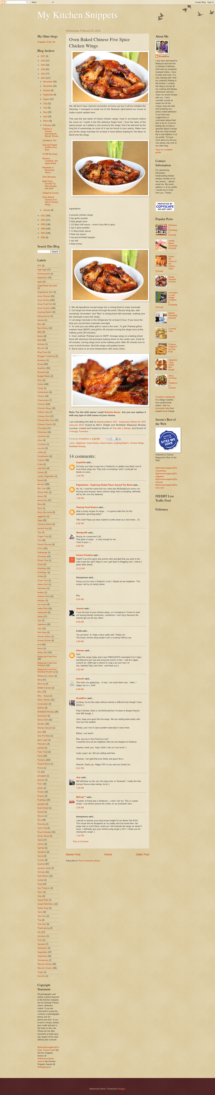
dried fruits (42, 500)
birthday (41, 344)
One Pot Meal (43, 736)
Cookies (41, 460)
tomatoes (41, 936)
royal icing (42, 828)
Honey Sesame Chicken (172, 279)
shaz (78, 777)
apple (39, 282)
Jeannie (80, 608)
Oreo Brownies (49, 177)
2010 (43, 220)
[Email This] (107, 439)
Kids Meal (42, 632)
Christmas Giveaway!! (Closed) (172, 230)
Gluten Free (42, 560)
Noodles (41, 724)
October (47, 90)
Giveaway (41, 556)
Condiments (42, 456)
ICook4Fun (81, 698)
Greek (40, 564)
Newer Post (73, 854)
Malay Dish (42, 652)
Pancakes (42, 744)
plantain (41, 780)
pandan (40, 748)
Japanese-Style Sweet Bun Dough (172, 365)
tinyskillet (81, 462)
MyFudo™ (81, 797)
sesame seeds (44, 868)
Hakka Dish (42, 584)
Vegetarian (42, 956)
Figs (39, 532)
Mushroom (42, 716)
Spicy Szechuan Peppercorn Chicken (172, 381)
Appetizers (81, 443)
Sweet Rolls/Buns (45, 904)
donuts (40, 496)
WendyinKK (82, 532)
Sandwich (41, 852)
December (48, 81)
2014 (43, 69)
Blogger (121, 1089)
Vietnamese (42, 960)
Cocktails (41, 444)
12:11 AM (80, 568)
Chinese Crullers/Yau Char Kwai (172, 348)
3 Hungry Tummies (78, 431)
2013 (43, 74)
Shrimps (41, 872)
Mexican (41, 684)
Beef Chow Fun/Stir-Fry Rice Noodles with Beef (49, 185)
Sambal (40, 848)
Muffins (40, 708)
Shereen (80, 650)
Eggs (39, 520)
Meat (39, 680)
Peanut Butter (43, 764)
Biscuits (41, 348)
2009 (43, 224)
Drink (39, 504)
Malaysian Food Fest (47, 656)
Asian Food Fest (45, 304)
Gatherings (42, 552)
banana (40, 320)
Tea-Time (41, 916)
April (45, 116)
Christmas (42, 432)
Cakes (40, 384)
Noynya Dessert (44, 728)
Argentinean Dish (45, 292)
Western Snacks (45, 968)
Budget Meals (43, 376)
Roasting (41, 824)
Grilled (40, 576)
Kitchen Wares (44, 636)
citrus (39, 440)
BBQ (39, 332)
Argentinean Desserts (47, 285)
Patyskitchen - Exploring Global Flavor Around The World (104, 485)
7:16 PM (80, 835)
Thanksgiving (43, 928)
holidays (41, 600)
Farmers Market (44, 524)
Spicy (40, 892)
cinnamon (41, 436)
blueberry (41, 360)
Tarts (39, 912)
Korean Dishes (44, 640)
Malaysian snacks (45, 676)
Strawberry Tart (49, 140)
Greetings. (42, 572)
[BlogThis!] (110, 439)
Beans (40, 336)
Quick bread (42, 808)
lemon (40, 648)
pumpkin (41, 804)
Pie (38, 772)
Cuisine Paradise (84, 555)
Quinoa (40, 812)
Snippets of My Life (46, 42)
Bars (39, 324)
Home (108, 854)
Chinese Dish (43, 416)
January (47, 210)
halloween (41, 588)
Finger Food (42, 536)
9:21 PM (80, 768)
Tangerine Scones (50, 193)
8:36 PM (80, 523)
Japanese (41, 624)
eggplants (41, 516)
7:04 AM (80, 788)
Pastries (41, 760)
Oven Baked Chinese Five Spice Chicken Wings (50, 201)
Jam (39, 620)
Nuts (39, 732)
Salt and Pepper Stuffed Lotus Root (49, 147)
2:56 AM (80, 807)
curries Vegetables (45, 476)
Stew (39, 896)
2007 (43, 233)
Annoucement (43, 273)
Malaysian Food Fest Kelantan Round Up (47, 670)
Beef (39, 340)
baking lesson (43, 316)
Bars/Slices (42, 328)
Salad (40, 840)
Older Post (142, 854)
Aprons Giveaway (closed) (172, 315)
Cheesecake (43, 400)
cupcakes (41, 468)
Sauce (40, 856)
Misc (39, 692)
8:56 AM (80, 599)
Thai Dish (41, 924)
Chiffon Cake (43, 412)
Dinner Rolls (42, 492)
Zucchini (41, 976)
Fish (39, 540)
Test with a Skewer (121, 428)
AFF (39, 265)
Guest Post (42, 580)
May (45, 112)
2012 (43, 78)
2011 (43, 215)
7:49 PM (80, 498)
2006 (43, 237)
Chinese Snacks (44, 424)
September (48, 95)
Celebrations (43, 392)
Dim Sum (41, 488)
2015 (43, 65)
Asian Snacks (106, 443)
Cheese (40, 396)
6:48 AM (80, 689)
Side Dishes (42, 876)
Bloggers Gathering (46, 356)
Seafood (41, 864)
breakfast (41, 368)
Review (40, 816)
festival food (43, 528)
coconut (41, 448)
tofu (39, 932)
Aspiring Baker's (121, 443)
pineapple (41, 776)
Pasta (40, 756)
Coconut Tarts (172, 329)
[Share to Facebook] (116, 439)
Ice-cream (42, 604)
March (46, 121)
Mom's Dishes (43, 700)
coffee (40, 452)
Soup (39, 884)
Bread (40, 364)
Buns (39, 380)
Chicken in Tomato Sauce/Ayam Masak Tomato (50, 132)
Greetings (41, 568)
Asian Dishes (93, 443)
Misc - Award (43, 696)
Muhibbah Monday (77, 446)
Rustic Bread (43, 836)
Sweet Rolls (42, 900)
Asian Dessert (43, 296)
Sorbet (40, 880)
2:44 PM (80, 476)
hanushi (80, 679)
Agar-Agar (42, 269)
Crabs (40, 464)
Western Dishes (44, 964)
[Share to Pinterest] (119, 439)
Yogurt (40, 972)
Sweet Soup (42, 908)
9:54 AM (80, 622)
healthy (40, 592)
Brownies (41, 372)
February (47, 125)
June (45, 108)
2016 (43, 61)
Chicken (41, 404)
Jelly (39, 628)
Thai (39, 920)
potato (40, 788)
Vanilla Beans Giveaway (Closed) (172, 244)
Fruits (40, 548)
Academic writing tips (165, 397)
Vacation (41, 944)
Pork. (39, 784)
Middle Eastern (44, 688)
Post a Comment (80, 841)
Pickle (40, 768)
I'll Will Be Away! (50, 154)
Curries (40, 472)
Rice (39, 820)
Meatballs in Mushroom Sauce (48, 170)
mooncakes (42, 704)
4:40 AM (80, 641)
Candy (40, 388)
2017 (43, 56)
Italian (40, 616)
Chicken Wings (137, 443)
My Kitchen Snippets (77, 14)
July (45, 103)
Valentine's (42, 948)
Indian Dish (42, 608)
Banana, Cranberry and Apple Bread (50, 161)
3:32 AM (80, 669)
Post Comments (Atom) (89, 861)
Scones (40, 860)
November (48, 86)
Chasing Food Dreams (87, 507)
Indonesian (42, 612)
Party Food (42, 752)
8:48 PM (80, 546)
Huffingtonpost (44, 1067)
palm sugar (42, 740)
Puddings (41, 800)
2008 (43, 228)
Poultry (40, 792)
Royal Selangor (44, 832)
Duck (39, 508)
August (46, 99)
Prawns (40, 796)
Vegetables (42, 952)
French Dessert (44, 544)
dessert (40, 484)
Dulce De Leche (44, 512)
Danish (40, 480)
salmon (40, 844)
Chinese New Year (45, 420)
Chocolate (42, 428)
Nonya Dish (42, 720)
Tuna (39, 940)
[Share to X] (113, 439)
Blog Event (42, 352)
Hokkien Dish (43, 596)
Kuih (39, 644)
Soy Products (43, 888)
